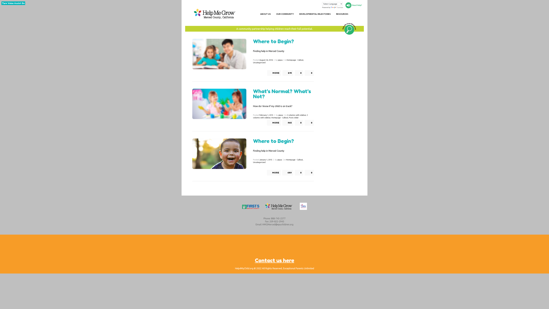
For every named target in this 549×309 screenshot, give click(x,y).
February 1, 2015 (266, 115)
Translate (340, 7)
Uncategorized (259, 63)
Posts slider (294, 118)
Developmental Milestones (315, 14)
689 (290, 173)
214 (290, 73)
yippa (280, 60)
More (276, 73)
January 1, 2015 (265, 160)
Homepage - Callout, (295, 60)
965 (290, 123)
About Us (265, 14)
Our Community (285, 14)
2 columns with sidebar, (296, 115)
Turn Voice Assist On (13, 3)
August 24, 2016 (266, 60)
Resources (342, 14)
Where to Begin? (273, 41)
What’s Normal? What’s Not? (282, 93)
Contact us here (274, 260)
